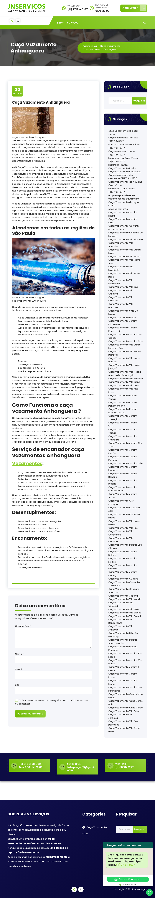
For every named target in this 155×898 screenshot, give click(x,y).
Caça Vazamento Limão (122, 317)
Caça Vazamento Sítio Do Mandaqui (123, 634)
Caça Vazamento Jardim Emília (122, 214)
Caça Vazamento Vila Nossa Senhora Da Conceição (124, 373)
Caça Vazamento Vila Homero (125, 378)
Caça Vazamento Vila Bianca (124, 612)
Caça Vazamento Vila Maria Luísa (124, 275)
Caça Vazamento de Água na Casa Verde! (125, 183)
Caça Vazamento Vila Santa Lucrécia (124, 353)
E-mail (19, 669)
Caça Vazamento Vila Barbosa (120, 305)
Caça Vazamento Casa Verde (125, 707)
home (60, 22)
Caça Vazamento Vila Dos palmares (123, 723)
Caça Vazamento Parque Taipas (122, 397)
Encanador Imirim (118, 164)
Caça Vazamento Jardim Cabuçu (122, 573)
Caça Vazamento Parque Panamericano (122, 404)
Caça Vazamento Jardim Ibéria (122, 682)
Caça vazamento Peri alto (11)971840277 (123, 139)
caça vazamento (118, 209)
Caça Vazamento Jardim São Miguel (125, 655)
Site (17, 684)
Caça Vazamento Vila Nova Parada (124, 360)
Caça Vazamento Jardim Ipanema (122, 468)
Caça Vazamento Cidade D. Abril (124, 509)
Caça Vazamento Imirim (122, 168)
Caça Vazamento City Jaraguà (121, 502)
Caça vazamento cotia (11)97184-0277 (121, 153)
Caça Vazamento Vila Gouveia (120, 604)
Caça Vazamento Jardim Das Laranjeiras (125, 689)
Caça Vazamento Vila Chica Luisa (124, 729)
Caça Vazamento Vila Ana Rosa (123, 390)
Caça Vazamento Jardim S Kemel (123, 668)
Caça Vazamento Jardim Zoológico (122, 417)
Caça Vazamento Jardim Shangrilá (122, 438)
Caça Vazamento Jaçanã (123, 595)
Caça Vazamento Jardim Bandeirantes (122, 489)
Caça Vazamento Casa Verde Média (125, 695)
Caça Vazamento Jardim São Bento (125, 662)
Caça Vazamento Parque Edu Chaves (125, 546)
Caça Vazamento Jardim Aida (125, 341)
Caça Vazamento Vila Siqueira (125, 239)
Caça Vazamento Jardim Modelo (122, 560)
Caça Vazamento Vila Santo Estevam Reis (124, 346)
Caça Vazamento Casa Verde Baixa (125, 702)
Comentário (23, 626)
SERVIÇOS (72, 22)
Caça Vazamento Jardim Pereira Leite (122, 329)
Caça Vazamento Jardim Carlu (122, 220)
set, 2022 (17, 91)
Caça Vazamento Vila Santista (120, 244)
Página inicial (90, 46)
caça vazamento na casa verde (123, 132)
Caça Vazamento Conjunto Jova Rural (124, 584)
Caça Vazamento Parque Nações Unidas (122, 410)
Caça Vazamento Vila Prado (124, 256)
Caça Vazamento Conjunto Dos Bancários (124, 227)
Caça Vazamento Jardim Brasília (122, 482)
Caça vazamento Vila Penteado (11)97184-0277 (122, 176)
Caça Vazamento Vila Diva (123, 286)
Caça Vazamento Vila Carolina (120, 292)
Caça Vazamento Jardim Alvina (122, 495)
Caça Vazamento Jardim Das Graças (125, 336)
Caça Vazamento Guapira (123, 578)
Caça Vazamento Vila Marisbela (120, 268)
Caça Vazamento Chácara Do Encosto (125, 234)
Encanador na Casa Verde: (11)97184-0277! (123, 159)
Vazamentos (27, 463)
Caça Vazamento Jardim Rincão (122, 451)
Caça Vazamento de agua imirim (123, 204)
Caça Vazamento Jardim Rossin (122, 675)
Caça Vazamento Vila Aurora (124, 385)
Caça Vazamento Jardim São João (125, 444)
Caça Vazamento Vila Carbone (120, 299)
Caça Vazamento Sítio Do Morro (123, 312)
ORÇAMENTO (130, 8)
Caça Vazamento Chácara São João (123, 590)
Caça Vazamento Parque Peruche (122, 648)
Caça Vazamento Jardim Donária (122, 475)
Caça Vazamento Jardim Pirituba (122, 458)
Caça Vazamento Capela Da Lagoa (124, 516)
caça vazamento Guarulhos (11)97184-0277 (124, 146)
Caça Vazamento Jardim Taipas (122, 431)
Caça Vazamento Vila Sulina (124, 711)
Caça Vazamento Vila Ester (123, 609)
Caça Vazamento (110, 46)
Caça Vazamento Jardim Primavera (122, 322)
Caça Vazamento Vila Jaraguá (120, 716)
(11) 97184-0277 (125, 864)
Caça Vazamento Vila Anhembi (120, 628)
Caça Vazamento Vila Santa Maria (124, 251)
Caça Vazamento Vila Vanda (124, 599)
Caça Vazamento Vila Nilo (123, 527)
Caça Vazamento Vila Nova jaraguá (124, 366)
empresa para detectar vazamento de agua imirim (123, 197)
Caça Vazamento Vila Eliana (124, 381)
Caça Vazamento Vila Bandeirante (120, 621)
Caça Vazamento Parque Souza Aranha (122, 641)
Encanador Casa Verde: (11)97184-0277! (121, 190)
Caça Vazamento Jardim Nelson (122, 553)
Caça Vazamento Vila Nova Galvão (124, 522)
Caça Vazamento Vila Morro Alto (124, 261)
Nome (19, 654)
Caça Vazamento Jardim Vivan (122, 424)
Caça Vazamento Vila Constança (120, 533)
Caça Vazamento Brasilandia (124, 171)
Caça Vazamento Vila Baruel (124, 616)
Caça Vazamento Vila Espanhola (120, 282)
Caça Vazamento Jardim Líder (125, 463)
